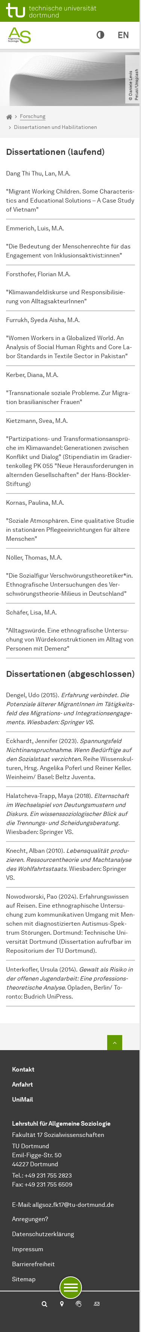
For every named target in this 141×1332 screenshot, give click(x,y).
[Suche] (44, 1304)
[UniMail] (97, 1304)
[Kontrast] (100, 35)
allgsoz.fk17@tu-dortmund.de (73, 1204)
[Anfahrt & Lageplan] (61, 1304)
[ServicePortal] (79, 1304)
